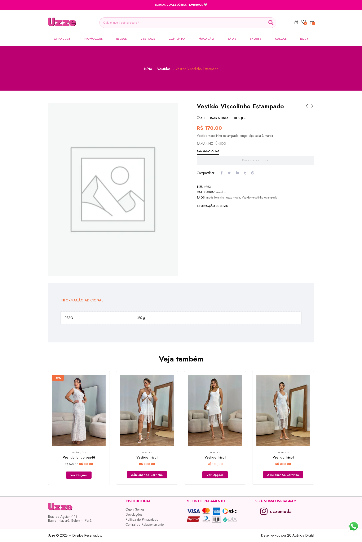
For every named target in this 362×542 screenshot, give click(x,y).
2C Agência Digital (300, 535)
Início (148, 69)
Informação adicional (82, 300)
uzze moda (233, 197)
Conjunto (177, 39)
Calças (281, 39)
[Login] (296, 23)
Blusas (121, 39)
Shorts (255, 39)
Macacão (206, 39)
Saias (232, 39)
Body (304, 39)
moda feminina (215, 197)
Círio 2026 (62, 39)
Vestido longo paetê (79, 457)
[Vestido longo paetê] (79, 410)
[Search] (271, 23)
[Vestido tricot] (147, 410)
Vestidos (148, 39)
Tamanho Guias (208, 151)
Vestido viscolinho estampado (259, 197)
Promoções (93, 39)
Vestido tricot (147, 457)
